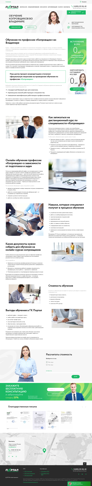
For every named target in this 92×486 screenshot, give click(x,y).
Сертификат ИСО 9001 (45, 474)
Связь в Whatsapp (15, 27)
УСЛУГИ (60, 7)
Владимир (84, 2)
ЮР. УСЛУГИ (43, 7)
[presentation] (82, 407)
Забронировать (77, 89)
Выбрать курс (30, 27)
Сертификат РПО (45, 471)
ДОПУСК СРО (23, 7)
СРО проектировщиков (29, 473)
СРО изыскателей (28, 475)
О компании (8, 2)
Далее (75, 376)
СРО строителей (28, 471)
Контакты (67, 7)
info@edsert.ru (12, 447)
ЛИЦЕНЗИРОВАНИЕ (33, 7)
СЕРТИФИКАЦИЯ (52, 7)
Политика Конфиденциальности (54, 397)
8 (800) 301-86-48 (80, 6)
